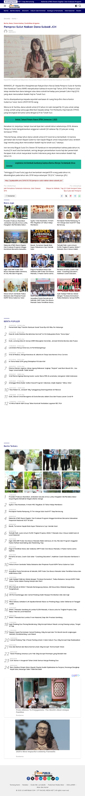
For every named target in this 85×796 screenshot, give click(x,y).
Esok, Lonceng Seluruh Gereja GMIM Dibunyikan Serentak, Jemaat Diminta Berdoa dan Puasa (43, 341)
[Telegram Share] (75, 196)
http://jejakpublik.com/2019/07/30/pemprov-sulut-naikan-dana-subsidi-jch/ (34, 181)
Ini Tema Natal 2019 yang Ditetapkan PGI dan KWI (27, 361)
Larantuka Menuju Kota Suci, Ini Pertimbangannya (27, 348)
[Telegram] (57, 778)
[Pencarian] (80, 6)
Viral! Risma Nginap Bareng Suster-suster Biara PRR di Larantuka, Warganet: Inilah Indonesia (43, 376)
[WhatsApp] (49, 779)
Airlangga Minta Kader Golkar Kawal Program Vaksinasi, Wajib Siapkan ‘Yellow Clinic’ (40, 383)
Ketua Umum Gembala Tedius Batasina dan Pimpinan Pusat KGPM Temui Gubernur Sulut (15, 296)
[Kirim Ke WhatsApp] (79, 196)
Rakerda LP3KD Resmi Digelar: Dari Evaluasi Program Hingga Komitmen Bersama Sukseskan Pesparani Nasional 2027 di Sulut (15, 247)
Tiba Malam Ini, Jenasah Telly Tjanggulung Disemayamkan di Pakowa (35, 390)
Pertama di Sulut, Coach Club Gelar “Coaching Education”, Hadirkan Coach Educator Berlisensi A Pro (67, 272)
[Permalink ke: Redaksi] (5, 31)
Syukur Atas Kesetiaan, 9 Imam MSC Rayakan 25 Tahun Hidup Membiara (42, 223)
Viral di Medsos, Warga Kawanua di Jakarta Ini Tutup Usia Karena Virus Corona (38, 355)
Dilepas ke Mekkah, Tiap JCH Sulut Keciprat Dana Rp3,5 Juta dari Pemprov (63, 188)
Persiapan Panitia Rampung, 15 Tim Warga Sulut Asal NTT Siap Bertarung (68, 223)
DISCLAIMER (71, 785)
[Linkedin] (40, 779)
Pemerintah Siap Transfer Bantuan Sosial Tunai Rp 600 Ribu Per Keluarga (36, 327)
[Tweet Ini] (66, 196)
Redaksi (11, 31)
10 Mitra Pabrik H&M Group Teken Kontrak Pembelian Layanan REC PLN (35, 403)
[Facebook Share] (61, 196)
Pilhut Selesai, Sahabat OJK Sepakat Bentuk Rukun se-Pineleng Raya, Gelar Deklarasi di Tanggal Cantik (44, 603)
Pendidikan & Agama (31, 23)
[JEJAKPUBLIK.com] (13, 6)
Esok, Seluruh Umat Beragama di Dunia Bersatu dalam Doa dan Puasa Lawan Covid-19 (41, 397)
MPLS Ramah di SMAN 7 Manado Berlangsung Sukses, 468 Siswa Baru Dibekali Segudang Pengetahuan (41, 588)
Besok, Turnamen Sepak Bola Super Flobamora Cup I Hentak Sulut (42, 247)
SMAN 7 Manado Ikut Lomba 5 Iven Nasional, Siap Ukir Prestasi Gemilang (35, 617)
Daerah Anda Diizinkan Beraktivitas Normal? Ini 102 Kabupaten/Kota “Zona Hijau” (39, 334)
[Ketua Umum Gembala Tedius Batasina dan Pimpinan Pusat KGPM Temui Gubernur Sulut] (16, 285)
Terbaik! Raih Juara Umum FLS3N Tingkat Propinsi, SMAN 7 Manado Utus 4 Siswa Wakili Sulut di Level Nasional (68, 247)
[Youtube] (45, 779)
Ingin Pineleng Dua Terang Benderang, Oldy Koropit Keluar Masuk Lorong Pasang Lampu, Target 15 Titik (44, 625)
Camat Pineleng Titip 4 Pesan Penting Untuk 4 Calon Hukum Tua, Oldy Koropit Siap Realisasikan (45, 640)
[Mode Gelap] (76, 6)
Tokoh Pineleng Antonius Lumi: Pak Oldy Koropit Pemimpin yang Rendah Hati (38, 654)
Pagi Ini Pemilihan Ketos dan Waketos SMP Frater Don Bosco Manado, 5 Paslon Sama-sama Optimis (42, 272)
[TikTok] (53, 778)
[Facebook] (28, 779)
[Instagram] (36, 779)
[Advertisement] (42, 424)
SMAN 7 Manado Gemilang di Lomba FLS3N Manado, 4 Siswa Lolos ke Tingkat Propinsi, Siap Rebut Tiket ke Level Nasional (43, 611)
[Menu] (5, 6)
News (11, 23)
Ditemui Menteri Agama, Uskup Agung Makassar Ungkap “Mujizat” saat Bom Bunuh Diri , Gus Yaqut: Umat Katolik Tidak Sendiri (43, 369)
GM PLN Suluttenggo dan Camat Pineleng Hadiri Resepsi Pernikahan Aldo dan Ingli (39, 595)
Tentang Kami (15, 785)
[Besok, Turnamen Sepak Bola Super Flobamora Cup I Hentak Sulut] (43, 236)
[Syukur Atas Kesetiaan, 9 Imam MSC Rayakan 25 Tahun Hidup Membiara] (43, 212)
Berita (6, 23)
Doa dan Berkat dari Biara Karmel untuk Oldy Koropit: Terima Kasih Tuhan (36, 647)
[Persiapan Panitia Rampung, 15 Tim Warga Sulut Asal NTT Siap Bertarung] (69, 212)
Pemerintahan (19, 23)
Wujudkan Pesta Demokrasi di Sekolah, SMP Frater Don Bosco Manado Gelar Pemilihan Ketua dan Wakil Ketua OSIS (42, 300)
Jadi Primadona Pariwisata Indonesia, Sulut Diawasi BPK (22, 188)
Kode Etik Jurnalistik (38, 785)
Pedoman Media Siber (56, 785)
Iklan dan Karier (43, 787)
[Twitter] (32, 779)
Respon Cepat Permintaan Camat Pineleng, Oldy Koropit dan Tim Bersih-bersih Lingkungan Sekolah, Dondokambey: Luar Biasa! (42, 633)
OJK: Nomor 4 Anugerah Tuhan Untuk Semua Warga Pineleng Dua (34, 660)
